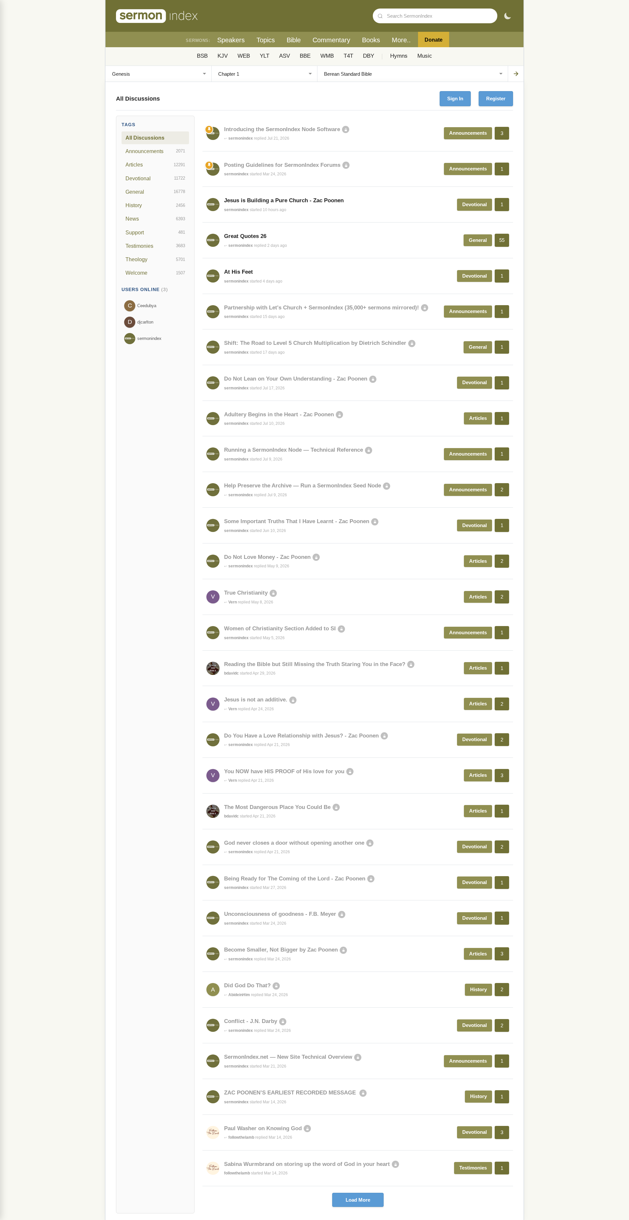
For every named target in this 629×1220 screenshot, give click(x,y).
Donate (434, 40)
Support (155, 232)
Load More (358, 1200)
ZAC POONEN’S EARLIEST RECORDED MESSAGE (290, 1093)
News (155, 219)
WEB (244, 56)
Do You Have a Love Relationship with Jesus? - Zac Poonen (301, 736)
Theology (155, 259)
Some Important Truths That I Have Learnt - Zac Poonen (296, 521)
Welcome (155, 273)
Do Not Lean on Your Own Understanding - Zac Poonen (295, 379)
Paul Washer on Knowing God (263, 1128)
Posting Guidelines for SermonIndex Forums (282, 165)
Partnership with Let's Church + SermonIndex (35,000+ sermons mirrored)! (321, 308)
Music (424, 56)
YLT (264, 56)
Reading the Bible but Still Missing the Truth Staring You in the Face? (314, 664)
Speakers (231, 40)
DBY (368, 56)
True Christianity (246, 593)
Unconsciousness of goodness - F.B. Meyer (280, 914)
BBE (305, 56)
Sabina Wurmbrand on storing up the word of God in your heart (307, 1164)
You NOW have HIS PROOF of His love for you (284, 771)
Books (371, 40)
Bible (294, 40)
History (155, 205)
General (155, 192)
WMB (327, 56)
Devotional (155, 178)
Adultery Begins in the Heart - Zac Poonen (279, 414)
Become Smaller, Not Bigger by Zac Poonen (281, 950)
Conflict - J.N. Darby (250, 1021)
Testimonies (155, 246)
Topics (266, 40)
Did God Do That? (247, 985)
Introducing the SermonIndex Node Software (282, 129)
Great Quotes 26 (245, 236)
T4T (348, 56)
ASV (284, 56)
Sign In (455, 98)
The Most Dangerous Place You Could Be (277, 807)
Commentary (331, 40)
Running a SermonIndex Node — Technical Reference (293, 450)
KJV (223, 56)
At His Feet (238, 272)
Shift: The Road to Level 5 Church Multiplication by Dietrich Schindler (315, 343)
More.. (401, 40)
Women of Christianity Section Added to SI (280, 628)
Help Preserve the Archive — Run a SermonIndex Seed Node (302, 485)
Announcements (155, 151)
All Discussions (144, 138)
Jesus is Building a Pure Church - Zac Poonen (284, 200)
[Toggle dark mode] (507, 16)
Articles (155, 164)
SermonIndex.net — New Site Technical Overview (288, 1057)
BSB (202, 56)
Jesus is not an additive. (255, 700)
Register (495, 98)
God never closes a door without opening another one (294, 843)
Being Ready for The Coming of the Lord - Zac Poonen (294, 879)
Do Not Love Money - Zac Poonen (267, 557)
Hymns (399, 56)
